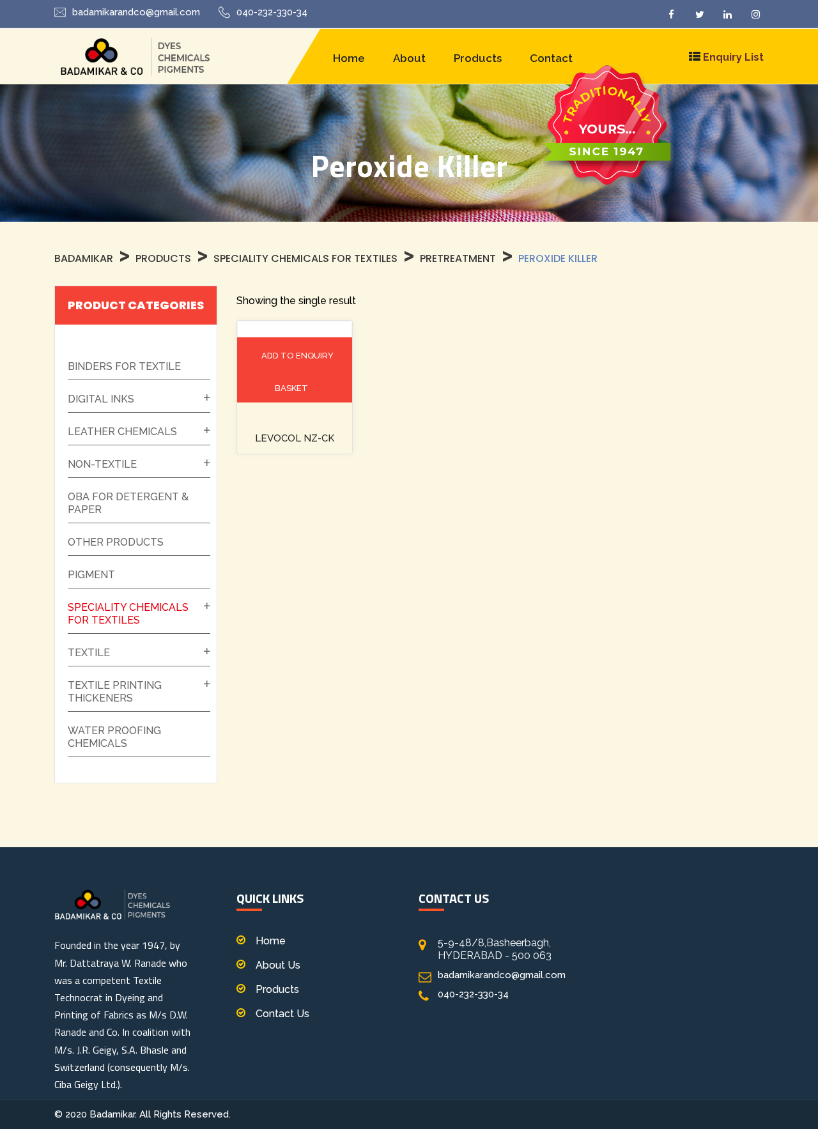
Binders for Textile (124, 366)
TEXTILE (89, 653)
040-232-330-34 (271, 12)
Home (349, 58)
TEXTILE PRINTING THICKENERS (115, 691)
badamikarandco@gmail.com (136, 12)
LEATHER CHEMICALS (122, 432)
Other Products (116, 542)
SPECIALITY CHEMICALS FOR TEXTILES (128, 613)
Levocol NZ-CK (294, 438)
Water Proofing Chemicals (114, 737)
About (409, 58)
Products (478, 58)
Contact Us (282, 1014)
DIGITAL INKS (101, 399)
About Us (278, 965)
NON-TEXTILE (102, 464)
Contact (551, 58)
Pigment (91, 575)
